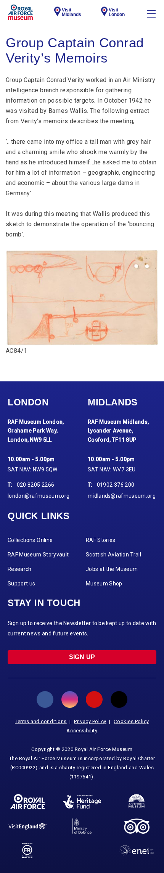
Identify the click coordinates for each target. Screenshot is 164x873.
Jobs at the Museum (112, 569)
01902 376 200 (116, 485)
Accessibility (81, 730)
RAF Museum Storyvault (38, 554)
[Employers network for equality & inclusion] (136, 850)
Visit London (117, 12)
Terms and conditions (41, 721)
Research (20, 569)
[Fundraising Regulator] (27, 850)
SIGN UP (82, 657)
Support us (21, 583)
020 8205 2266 (36, 485)
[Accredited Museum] (137, 801)
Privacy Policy (90, 721)
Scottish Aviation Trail (113, 554)
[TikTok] (119, 699)
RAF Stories (101, 540)
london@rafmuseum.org (38, 496)
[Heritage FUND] (82, 802)
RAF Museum (20, 12)
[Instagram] (69, 699)
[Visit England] (27, 826)
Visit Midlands (71, 12)
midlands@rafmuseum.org (122, 496)
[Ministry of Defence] (81, 826)
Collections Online (30, 540)
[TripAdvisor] (137, 826)
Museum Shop (104, 583)
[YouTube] (94, 699)
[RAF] (27, 801)
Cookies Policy (131, 721)
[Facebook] (45, 699)
